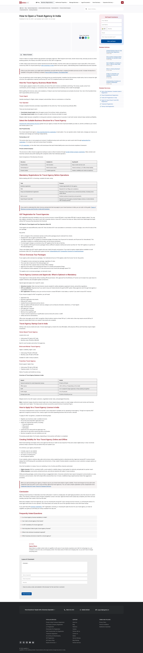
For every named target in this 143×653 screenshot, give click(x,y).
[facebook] (20, 642)
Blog (26, 8)
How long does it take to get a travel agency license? (36, 528)
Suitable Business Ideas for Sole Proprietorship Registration (114, 51)
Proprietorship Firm (24, 9)
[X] (83, 38)
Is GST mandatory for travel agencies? (32, 524)
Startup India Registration (108, 106)
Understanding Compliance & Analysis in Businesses (113, 81)
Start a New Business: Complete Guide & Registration (111, 92)
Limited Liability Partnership (44, 8)
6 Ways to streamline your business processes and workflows (112, 75)
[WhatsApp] (88, 38)
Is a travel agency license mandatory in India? (34, 517)
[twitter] (23, 642)
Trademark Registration (107, 104)
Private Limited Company (65, 8)
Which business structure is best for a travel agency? (36, 536)
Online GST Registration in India (109, 97)
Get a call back (111, 41)
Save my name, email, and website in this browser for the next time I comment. (44, 587)
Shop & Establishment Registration (110, 95)
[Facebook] (80, 38)
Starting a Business (33, 9)
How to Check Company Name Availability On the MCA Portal (113, 57)
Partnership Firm (55, 8)
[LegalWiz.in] (24, 1)
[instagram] (27, 642)
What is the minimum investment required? (33, 532)
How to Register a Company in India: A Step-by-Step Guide (113, 63)
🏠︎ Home (22, 8)
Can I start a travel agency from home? (32, 521)
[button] (26, 54)
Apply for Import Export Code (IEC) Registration (110, 100)
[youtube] (30, 642)
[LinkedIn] (85, 38)
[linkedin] (33, 642)
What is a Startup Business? (113, 68)
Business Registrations (32, 8)
